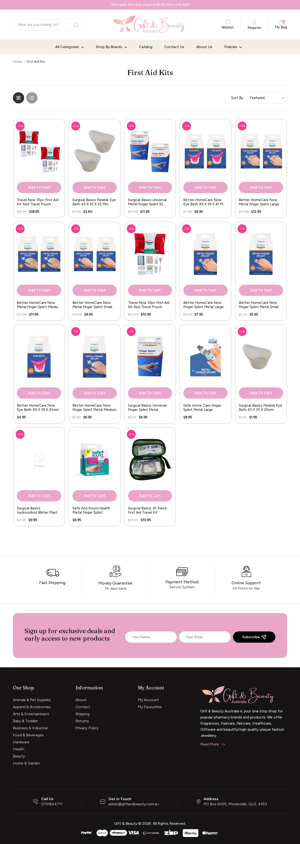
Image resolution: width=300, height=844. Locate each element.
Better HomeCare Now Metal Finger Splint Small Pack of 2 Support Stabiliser (92, 305)
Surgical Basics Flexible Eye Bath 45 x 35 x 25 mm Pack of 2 (94, 202)
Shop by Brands (109, 47)
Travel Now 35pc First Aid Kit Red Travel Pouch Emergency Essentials (148, 305)
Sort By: (237, 98)
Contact (82, 707)
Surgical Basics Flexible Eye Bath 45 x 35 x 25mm (260, 407)
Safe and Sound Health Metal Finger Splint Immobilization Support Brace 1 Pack (91, 510)
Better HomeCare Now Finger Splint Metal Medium (94, 407)
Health (18, 749)
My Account (148, 700)
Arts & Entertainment (31, 714)
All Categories (67, 47)
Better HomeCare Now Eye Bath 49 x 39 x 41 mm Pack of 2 (204, 202)
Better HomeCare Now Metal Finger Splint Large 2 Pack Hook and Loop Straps (260, 202)
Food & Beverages (28, 735)
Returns (82, 721)
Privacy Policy (86, 728)
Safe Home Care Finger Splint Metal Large (202, 407)
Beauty (19, 756)
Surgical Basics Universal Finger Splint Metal (147, 407)
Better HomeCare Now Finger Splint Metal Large (203, 305)
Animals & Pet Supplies (32, 700)
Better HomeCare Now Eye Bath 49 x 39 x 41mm (38, 407)
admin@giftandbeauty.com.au (133, 804)
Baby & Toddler (25, 721)
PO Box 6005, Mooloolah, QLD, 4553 (235, 804)
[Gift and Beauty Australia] (150, 832)
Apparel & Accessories (32, 707)
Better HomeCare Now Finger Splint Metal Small (258, 305)
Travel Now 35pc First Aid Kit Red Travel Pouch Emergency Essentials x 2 (37, 202)
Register (254, 28)
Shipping (82, 714)
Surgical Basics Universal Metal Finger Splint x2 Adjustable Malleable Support (147, 202)
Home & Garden (26, 763)
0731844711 (51, 804)
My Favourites (150, 707)
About (80, 700)
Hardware (21, 742)
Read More (209, 744)
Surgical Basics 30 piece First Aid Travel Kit (147, 510)
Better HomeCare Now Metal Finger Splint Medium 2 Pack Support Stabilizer (39, 305)
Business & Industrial (30, 728)
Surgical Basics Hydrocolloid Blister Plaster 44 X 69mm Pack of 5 (39, 510)
